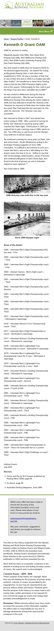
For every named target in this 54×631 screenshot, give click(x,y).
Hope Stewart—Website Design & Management (31, 623)
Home (6, 39)
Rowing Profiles (17, 39)
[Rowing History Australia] (23, 9)
